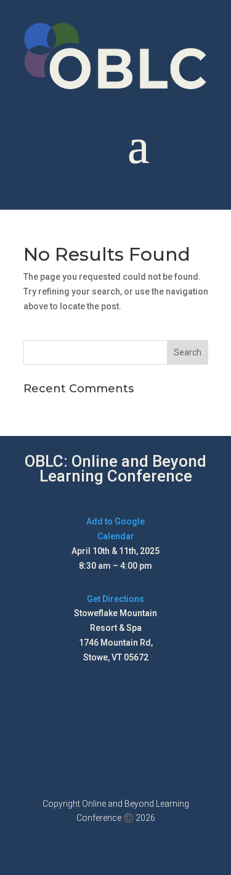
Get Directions (115, 599)
